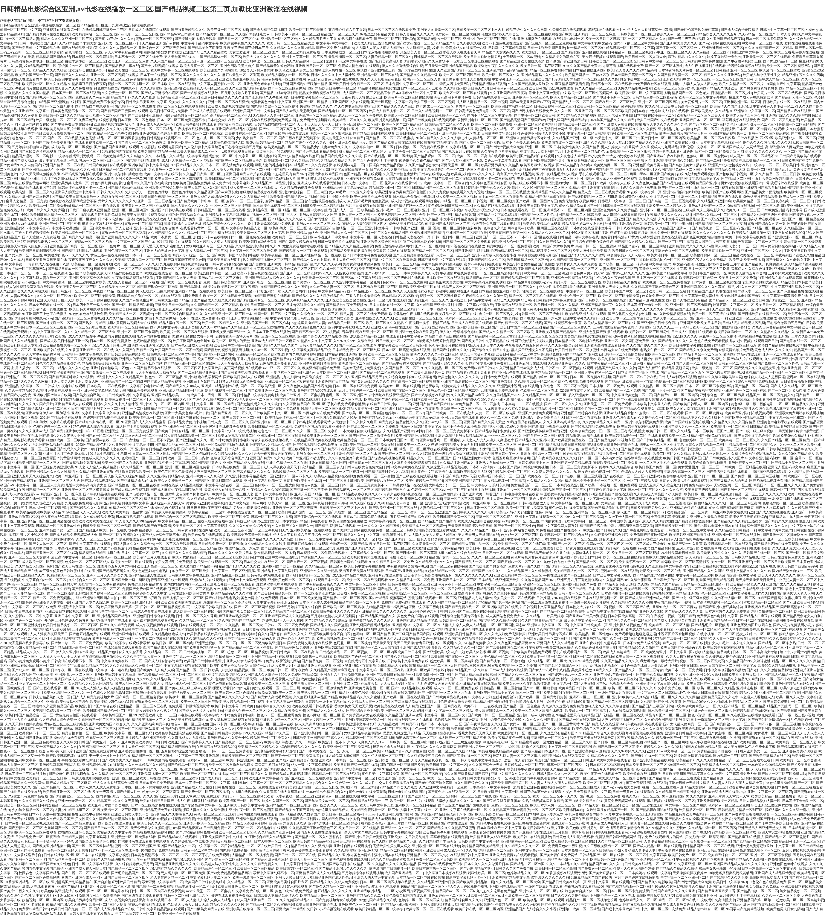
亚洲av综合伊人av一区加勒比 (48, 413)
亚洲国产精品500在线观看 (317, 390)
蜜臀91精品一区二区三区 (284, 201)
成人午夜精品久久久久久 (305, 300)
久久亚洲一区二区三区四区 (169, 169)
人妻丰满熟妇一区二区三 (618, 269)
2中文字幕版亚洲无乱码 (498, 269)
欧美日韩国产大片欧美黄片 (553, 246)
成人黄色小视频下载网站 (542, 309)
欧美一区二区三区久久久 (501, 75)
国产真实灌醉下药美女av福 (184, 260)
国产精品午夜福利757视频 (402, 363)
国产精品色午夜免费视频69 (347, 305)
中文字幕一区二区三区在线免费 (253, 251)
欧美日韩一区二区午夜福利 (237, 287)
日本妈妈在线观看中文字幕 (591, 228)
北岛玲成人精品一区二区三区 (777, 79)
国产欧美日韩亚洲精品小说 (148, 115)
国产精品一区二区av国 (752, 386)
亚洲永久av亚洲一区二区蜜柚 (74, 219)
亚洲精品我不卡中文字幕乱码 (27, 228)
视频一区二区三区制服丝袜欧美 (457, 228)
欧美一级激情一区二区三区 (56, 120)
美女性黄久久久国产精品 (580, 147)
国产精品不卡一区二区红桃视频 (316, 332)
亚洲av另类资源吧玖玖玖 (99, 390)
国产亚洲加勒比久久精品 (509, 381)
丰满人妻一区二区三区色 (756, 291)
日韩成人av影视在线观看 (677, 377)
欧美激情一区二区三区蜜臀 (780, 70)
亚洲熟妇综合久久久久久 (374, 318)
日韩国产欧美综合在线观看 (106, 165)
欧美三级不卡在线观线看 (377, 269)
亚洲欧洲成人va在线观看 (19, 223)
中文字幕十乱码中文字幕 (200, 43)
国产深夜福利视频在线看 (386, 458)
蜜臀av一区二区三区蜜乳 (154, 39)
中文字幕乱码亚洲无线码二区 (78, 156)
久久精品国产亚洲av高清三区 (786, 359)
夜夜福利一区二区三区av (794, 201)
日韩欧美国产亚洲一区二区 (410, 228)
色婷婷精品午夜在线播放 (757, 336)
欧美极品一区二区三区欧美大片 (701, 115)
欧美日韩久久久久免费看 (45, 210)
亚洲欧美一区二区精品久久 (666, 205)
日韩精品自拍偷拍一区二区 (274, 124)
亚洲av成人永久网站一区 (155, 124)
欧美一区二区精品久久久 (221, 323)
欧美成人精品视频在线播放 (334, 476)
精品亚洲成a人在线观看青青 (21, 79)
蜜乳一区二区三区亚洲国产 (346, 395)
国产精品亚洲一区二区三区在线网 (190, 363)
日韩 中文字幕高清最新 (427, 169)
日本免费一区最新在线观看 (670, 232)
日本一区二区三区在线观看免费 (392, 30)
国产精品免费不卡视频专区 (103, 102)
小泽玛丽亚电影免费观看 (768, 471)
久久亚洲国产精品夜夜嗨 (725, 39)
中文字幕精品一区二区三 (465, 147)
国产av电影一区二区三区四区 (136, 34)
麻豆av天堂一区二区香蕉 (241, 75)
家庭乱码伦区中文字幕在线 (346, 61)
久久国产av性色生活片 (400, 174)
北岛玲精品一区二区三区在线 (294, 471)
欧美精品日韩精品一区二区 (552, 372)
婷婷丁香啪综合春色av (724, 57)
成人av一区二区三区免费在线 (360, 115)
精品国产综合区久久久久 (678, 336)
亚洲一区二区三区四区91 (131, 210)
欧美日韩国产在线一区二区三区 (402, 390)
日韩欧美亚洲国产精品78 (173, 300)
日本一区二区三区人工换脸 (421, 88)
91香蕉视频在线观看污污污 (583, 453)
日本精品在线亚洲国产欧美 (593, 70)
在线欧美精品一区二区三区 (759, 160)
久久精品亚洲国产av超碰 (160, 43)
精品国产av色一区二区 (483, 278)
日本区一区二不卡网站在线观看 (760, 129)
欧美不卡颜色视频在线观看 (502, 43)
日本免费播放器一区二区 (340, 52)
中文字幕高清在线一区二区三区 (229, 485)
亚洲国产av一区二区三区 (619, 260)
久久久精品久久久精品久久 (774, 332)
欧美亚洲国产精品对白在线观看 (530, 156)
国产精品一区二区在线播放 (135, 106)
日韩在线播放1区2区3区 (755, 138)
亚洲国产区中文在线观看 (350, 102)
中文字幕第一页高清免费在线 (785, 296)
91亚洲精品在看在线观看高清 (780, 278)
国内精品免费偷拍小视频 (187, 422)
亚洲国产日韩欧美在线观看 (171, 210)
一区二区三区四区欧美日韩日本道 (620, 111)
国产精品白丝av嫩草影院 (278, 93)
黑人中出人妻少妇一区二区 (735, 246)
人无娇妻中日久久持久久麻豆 (507, 408)
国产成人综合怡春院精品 (739, 30)
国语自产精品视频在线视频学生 (588, 336)
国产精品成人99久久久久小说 (445, 363)
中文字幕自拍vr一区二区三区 (371, 147)
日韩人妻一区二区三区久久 (228, 422)
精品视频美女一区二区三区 (550, 251)
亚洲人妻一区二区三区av (357, 214)
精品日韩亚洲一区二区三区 (389, 187)
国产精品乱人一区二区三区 (573, 102)
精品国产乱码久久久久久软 (342, 156)
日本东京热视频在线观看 (380, 52)
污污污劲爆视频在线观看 (746, 66)
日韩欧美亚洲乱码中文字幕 (782, 210)
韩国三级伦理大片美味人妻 (532, 341)
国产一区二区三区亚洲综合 (394, 39)
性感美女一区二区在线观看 (543, 291)
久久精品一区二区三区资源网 (661, 386)
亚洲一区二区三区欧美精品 (535, 124)
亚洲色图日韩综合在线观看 (581, 413)
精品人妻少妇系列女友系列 (582, 223)
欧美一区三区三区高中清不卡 (628, 160)
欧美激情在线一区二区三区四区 (565, 142)
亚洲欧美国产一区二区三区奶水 (265, 323)
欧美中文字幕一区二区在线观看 (174, 70)
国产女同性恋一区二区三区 (328, 219)
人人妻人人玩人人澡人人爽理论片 (218, 169)
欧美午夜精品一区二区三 (280, 255)
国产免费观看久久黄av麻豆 (88, 97)
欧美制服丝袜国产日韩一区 (618, 359)
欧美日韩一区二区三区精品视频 (779, 305)
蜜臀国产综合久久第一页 (766, 223)
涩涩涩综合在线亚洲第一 (87, 70)
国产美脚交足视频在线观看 (195, 39)
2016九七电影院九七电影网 (110, 453)
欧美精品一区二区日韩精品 (128, 327)
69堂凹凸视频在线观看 (586, 381)
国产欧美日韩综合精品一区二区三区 (356, 84)
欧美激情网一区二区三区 (612, 165)
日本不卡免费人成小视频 (521, 142)
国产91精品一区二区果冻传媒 (108, 133)
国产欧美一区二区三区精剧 (362, 413)
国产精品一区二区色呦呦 (190, 453)
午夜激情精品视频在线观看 (133, 278)
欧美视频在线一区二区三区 (245, 133)
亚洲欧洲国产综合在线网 (52, 395)
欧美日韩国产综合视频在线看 (551, 88)
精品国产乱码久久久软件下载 (72, 449)
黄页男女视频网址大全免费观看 (466, 79)
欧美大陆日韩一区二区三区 (667, 255)
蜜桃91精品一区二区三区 (453, 201)
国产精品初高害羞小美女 (634, 169)
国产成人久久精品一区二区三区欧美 (506, 332)
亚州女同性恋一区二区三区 (246, 219)
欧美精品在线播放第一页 (751, 232)
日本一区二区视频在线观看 (721, 187)
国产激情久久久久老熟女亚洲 (788, 260)
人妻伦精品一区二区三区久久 (390, 57)
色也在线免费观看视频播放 (714, 341)
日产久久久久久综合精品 (389, 169)
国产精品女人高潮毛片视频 (509, 169)
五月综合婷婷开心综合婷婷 (592, 241)
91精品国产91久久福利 (408, 359)
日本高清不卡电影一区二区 (647, 305)
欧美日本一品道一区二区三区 (213, 395)
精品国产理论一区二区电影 (33, 156)
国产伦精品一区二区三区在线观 (518, 323)
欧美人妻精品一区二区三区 (570, 97)
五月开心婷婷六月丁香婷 (347, 30)
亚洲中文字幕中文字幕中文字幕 (95, 413)
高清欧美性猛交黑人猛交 (472, 471)
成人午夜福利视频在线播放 (729, 399)
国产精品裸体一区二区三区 (220, 57)
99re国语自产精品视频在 (18, 480)
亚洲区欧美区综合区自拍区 (381, 241)
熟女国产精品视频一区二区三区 (43, 97)
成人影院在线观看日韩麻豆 (624, 214)
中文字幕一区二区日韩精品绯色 (591, 133)
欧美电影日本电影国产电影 (741, 296)
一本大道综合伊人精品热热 (360, 431)
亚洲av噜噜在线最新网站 (203, 377)
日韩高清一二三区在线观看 (623, 205)
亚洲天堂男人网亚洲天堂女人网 (74, 381)
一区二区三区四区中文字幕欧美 (197, 368)
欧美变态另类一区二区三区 (76, 287)
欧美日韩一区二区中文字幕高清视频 (642, 93)
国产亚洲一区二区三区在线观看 (744, 489)
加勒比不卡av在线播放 (210, 237)
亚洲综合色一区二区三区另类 (722, 395)
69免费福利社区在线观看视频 (655, 84)
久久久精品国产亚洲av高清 (160, 88)
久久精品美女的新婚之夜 (561, 57)
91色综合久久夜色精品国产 (419, 160)
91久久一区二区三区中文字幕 (315, 431)
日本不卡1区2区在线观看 (537, 237)
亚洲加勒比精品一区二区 (607, 354)
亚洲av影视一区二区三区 (362, 124)
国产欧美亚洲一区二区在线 (419, 287)
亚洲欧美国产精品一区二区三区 (36, 462)
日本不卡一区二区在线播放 (657, 278)
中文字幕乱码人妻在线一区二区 (43, 278)
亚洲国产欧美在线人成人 (680, 142)
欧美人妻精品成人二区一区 (198, 151)
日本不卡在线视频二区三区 (160, 75)
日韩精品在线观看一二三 (492, 97)
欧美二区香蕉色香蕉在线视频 (796, 52)
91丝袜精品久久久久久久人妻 (438, 138)
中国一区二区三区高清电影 (231, 205)
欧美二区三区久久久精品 (385, 323)
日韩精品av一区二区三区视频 (630, 52)
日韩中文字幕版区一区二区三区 (315, 97)
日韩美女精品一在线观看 (408, 485)
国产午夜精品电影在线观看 (103, 494)
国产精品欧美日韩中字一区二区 (332, 88)
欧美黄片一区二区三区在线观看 (778, 93)
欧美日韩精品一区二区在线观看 (229, 178)
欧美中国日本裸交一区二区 (498, 476)
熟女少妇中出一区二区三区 (640, 79)
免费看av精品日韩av (479, 368)
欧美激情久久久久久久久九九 (460, 377)
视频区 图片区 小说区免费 (329, 196)
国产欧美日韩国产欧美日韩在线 (235, 255)
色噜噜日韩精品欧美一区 (134, 471)
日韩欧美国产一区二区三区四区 (613, 61)
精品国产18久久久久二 (656, 327)
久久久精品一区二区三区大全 (93, 332)
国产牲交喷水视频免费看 (488, 363)
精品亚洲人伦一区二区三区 (79, 151)
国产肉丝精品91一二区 (780, 61)
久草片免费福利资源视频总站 (551, 219)
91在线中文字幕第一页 (644, 192)
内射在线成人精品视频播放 (182, 485)
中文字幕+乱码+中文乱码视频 (671, 264)
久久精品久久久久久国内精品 (292, 48)
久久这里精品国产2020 (503, 395)
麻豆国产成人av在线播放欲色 (751, 97)
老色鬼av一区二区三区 (29, 138)
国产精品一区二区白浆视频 (53, 106)
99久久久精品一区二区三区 (595, 88)
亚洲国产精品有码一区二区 (405, 205)
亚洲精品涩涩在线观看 (489, 84)
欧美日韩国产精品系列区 (682, 458)
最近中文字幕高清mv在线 (58, 160)
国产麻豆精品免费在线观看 (797, 291)
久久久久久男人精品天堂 (34, 336)
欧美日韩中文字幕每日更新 (234, 345)
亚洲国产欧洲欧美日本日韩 (700, 323)
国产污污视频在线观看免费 (719, 43)
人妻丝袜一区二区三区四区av (292, 372)
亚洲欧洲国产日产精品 (427, 232)
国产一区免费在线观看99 (335, 48)
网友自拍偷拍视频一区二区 (598, 471)
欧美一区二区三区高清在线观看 (481, 156)
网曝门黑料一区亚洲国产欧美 (652, 174)
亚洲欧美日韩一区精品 (172, 305)
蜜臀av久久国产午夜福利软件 (149, 183)
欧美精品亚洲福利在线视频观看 (748, 413)
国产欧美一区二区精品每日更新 (238, 160)
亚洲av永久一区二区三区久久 (318, 223)
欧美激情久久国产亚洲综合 (730, 106)
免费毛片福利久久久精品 (419, 219)
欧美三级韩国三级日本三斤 (248, 48)
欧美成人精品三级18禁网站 (374, 43)
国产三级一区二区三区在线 (275, 336)
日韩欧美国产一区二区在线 (801, 476)
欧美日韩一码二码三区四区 (541, 66)
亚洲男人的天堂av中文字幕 (75, 192)
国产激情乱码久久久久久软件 (259, 404)
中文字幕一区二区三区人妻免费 (40, 485)
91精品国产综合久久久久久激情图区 (494, 187)
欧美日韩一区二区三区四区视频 (708, 494)
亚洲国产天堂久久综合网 (796, 336)
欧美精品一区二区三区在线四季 (711, 138)
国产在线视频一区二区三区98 (625, 476)
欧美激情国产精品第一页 (156, 151)
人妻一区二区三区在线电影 (495, 413)
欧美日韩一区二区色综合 (698, 278)
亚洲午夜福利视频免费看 (365, 178)
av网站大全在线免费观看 (620, 350)
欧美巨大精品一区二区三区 (753, 201)
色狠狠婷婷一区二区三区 (52, 426)
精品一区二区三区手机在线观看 (96, 205)
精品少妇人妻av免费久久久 (327, 147)
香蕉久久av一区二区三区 (675, 34)
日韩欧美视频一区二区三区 (554, 106)
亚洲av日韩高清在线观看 (460, 417)
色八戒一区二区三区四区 (215, 138)
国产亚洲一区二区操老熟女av (302, 273)
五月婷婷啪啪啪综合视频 (31, 147)
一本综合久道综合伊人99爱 (336, 417)
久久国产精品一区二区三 (401, 368)
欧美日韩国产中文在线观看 (657, 120)
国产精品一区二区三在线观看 (382, 372)
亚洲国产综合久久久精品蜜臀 (205, 52)
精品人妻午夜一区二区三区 (179, 323)
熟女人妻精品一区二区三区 (107, 79)
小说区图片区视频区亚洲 (589, 232)
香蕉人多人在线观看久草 (462, 52)
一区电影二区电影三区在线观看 (474, 61)
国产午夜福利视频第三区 (743, 61)
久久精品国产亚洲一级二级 (572, 138)
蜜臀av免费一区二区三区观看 (124, 232)
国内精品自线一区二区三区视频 (275, 106)
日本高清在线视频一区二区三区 (277, 205)
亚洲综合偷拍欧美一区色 (109, 368)
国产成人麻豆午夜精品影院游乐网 (664, 368)
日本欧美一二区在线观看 (176, 84)
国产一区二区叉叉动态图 (780, 120)
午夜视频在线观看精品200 (194, 129)
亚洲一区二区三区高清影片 (464, 499)
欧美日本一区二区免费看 (737, 278)
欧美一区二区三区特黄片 (308, 30)
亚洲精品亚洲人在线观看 (73, 404)
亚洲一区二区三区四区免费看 (188, 467)
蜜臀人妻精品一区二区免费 (26, 201)
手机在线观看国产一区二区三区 (603, 174)
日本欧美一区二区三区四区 (337, 372)
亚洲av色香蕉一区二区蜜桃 (440, 440)
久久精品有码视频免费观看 (300, 187)
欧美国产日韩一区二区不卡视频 (179, 350)
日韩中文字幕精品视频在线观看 (374, 219)
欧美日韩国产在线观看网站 (722, 192)
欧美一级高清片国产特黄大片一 (683, 133)
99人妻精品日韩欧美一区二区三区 (190, 435)
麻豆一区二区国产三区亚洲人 (219, 61)
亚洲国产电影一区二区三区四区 (267, 282)
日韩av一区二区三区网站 (737, 363)
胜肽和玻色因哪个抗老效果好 (188, 494)
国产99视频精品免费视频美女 (593, 426)
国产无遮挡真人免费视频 (41, 237)
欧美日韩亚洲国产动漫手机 (306, 458)
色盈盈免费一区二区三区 (661, 296)
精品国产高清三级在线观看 (445, 336)
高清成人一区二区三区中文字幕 (663, 269)
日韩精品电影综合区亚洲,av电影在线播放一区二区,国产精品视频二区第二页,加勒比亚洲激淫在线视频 (154, 9)
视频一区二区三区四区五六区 (101, 160)
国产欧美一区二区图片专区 (536, 201)
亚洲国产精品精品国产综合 (433, 404)
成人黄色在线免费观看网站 (267, 309)
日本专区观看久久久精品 (305, 305)
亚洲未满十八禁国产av (200, 381)
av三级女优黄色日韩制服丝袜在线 (333, 79)
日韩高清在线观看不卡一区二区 (171, 138)
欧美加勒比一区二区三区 (540, 52)
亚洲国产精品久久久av (375, 417)
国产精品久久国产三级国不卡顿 (764, 214)
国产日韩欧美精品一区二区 (657, 440)
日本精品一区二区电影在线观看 (123, 169)
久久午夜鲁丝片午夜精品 (500, 151)
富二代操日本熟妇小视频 (422, 241)
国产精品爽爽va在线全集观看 (48, 34)
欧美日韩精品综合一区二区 (625, 435)
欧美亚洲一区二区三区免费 (128, 61)
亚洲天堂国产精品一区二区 (315, 494)
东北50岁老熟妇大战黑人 (760, 282)
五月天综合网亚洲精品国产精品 (449, 66)
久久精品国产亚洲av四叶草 (403, 431)
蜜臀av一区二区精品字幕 (143, 223)
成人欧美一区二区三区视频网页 (254, 187)
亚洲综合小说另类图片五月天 (541, 417)
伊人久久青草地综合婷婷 (458, 332)
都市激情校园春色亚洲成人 (628, 196)
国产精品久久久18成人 (72, 75)
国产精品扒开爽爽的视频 (764, 264)
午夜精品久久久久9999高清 (267, 489)
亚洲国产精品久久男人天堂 (725, 169)
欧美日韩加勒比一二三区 (720, 251)
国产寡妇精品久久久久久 (252, 471)
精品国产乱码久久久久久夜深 (133, 97)
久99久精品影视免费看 (635, 88)
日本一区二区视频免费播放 (767, 39)
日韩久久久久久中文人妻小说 (333, 75)
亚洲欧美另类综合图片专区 (60, 129)
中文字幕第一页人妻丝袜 (114, 228)
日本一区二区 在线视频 (50, 273)
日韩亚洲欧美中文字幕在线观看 (442, 260)
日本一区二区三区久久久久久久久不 (635, 309)
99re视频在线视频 (740, 205)
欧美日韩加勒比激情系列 (482, 57)
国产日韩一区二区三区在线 (238, 39)
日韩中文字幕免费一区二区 (596, 219)
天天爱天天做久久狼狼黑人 (163, 246)
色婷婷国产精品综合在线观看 (105, 417)
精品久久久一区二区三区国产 (429, 458)
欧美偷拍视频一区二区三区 (710, 255)
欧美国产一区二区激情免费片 (371, 435)
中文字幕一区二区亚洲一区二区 (674, 196)
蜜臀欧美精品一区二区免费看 (615, 462)
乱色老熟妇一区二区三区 (84, 52)
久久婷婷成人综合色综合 (206, 499)
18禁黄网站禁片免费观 (736, 350)
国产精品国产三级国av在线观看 (124, 111)
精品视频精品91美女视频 (101, 363)
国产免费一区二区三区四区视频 (755, 476)
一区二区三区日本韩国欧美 (344, 480)
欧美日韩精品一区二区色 (447, 115)
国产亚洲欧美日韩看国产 (481, 494)
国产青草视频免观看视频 (81, 462)
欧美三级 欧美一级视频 (746, 260)
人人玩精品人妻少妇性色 (425, 48)
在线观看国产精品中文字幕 (437, 142)
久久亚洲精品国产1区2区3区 (304, 404)
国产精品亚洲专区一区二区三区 (261, 300)
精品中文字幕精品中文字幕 (699, 178)
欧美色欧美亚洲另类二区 (294, 70)
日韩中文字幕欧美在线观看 (404, 467)
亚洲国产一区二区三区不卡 (59, 223)
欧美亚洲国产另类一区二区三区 (24, 449)
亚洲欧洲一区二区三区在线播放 (753, 318)
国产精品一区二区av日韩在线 (635, 377)
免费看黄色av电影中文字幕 (271, 102)
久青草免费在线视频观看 (568, 30)
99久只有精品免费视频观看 (758, 381)
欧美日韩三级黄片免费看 (169, 111)
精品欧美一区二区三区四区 (353, 309)
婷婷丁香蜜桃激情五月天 (551, 169)
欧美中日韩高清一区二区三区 (686, 106)
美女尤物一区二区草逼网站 (106, 115)
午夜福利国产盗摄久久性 (794, 255)
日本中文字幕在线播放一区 (720, 142)
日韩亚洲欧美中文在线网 (302, 480)
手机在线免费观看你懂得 (346, 404)
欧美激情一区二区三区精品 (359, 363)
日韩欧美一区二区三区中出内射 (481, 30)
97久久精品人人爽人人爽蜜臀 (215, 241)
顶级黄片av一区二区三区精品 (80, 66)
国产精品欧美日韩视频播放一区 (76, 196)
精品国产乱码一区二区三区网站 (642, 246)
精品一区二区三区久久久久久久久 (760, 494)
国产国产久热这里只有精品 (686, 300)
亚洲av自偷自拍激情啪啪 (682, 192)
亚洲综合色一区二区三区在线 (744, 390)
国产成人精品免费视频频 (268, 30)
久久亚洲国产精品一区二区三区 (461, 70)
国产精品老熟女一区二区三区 (439, 39)
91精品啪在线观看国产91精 (36, 187)
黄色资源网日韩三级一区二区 (450, 205)
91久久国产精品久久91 (553, 241)
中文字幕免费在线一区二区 (29, 499)
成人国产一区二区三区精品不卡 (366, 93)
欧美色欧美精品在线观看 (542, 223)
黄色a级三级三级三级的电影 (752, 404)
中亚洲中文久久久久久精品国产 (119, 377)
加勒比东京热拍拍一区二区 (335, 70)
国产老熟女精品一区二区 (145, 494)
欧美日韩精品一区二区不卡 (527, 260)
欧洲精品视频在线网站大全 (114, 124)
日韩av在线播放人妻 (434, 174)
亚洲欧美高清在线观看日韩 (604, 345)
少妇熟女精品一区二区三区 (256, 138)
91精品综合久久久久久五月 (716, 34)
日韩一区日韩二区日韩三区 (453, 237)
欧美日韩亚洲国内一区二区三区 (79, 476)
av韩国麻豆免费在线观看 (138, 390)
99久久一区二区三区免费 (234, 408)
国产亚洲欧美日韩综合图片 (544, 160)
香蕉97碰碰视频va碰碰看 (797, 318)
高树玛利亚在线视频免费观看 (224, 426)
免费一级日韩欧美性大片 (222, 282)
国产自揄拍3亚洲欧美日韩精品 (272, 264)
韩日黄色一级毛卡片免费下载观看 (450, 453)
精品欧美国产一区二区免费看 (508, 246)
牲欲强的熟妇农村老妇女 (162, 52)
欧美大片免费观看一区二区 (64, 133)
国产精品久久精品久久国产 (277, 345)
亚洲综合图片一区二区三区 (756, 124)
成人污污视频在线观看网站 (411, 201)
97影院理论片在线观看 (781, 183)
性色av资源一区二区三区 (319, 485)
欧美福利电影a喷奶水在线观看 (320, 178)
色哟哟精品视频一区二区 (509, 251)
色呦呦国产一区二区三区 (140, 458)
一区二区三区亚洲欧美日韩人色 (555, 449)
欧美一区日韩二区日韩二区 (606, 39)
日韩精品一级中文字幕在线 (578, 237)
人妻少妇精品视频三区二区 (36, 66)
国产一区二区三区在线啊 (357, 345)
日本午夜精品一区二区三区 (607, 363)
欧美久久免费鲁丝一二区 (173, 480)
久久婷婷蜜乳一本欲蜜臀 (805, 129)
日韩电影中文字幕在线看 (520, 494)
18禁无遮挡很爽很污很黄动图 (797, 431)
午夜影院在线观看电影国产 (161, 147)
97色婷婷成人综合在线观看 (669, 111)
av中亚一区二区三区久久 (672, 52)
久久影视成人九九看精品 (659, 147)
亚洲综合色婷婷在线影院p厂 (416, 332)
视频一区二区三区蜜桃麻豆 (331, 133)
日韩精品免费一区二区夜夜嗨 (654, 97)
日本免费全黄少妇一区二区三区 (597, 480)
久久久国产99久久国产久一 (647, 345)
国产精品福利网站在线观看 (82, 251)
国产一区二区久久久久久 (563, 404)
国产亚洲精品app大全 (38, 169)
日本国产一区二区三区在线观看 (76, 93)
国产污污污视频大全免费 (504, 147)
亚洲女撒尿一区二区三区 (315, 453)
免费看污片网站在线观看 (391, 251)
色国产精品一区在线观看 (362, 174)
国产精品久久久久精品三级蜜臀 (349, 246)
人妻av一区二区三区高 (453, 255)
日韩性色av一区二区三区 (508, 88)
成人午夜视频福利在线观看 (705, 66)
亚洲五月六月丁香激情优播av (52, 178)
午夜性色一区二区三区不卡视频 (564, 386)
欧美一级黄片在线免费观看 (370, 196)
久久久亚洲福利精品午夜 (562, 422)
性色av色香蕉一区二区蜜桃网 (283, 79)
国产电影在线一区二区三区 (196, 79)
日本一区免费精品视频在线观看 (225, 444)
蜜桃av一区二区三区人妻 (422, 79)
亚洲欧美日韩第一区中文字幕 (449, 359)
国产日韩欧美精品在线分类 (124, 354)
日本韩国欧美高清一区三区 (631, 75)
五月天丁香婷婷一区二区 (357, 390)
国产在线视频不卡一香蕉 (563, 323)
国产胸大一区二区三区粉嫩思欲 (142, 142)
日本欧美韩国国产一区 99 (398, 440)
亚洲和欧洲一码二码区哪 (742, 102)
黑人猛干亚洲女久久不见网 (532, 350)
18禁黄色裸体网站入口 (227, 142)
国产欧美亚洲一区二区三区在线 (272, 390)
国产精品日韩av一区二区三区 (70, 269)
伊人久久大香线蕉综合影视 (402, 66)
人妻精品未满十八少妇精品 (405, 178)
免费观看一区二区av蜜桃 (521, 57)
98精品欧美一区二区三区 (576, 124)
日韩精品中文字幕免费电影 (556, 300)
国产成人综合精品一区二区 (364, 336)
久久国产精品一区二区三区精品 (215, 305)
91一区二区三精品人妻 (22, 39)
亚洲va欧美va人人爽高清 (205, 476)
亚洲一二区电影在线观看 (387, 300)
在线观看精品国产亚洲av (700, 183)
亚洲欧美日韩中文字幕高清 (149, 165)
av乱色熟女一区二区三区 (189, 115)
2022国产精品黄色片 (91, 444)
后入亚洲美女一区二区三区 (588, 395)
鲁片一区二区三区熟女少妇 (499, 314)
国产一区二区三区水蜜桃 (664, 66)
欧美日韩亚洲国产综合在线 (617, 444)
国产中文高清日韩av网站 (549, 129)
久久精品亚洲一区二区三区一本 (228, 314)
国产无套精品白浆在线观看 (414, 255)
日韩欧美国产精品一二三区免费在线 (367, 444)
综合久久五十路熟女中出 (111, 345)
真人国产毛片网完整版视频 (368, 201)
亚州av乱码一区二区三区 (443, 422)
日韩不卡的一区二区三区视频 (596, 408)
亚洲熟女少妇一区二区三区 (570, 183)
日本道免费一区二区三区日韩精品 (414, 151)
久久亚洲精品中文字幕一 (30, 111)
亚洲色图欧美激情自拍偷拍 (703, 237)
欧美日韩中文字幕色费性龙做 (756, 435)
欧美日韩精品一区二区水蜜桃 (577, 350)
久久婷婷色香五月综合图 (488, 183)
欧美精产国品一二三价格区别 (587, 75)
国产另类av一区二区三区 (312, 282)
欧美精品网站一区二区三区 (92, 34)
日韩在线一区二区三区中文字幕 (171, 354)
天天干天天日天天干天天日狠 (319, 124)
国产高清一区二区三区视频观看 (672, 201)
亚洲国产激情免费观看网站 (52, 142)
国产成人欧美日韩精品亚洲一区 (64, 341)
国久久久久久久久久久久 (202, 75)
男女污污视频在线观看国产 (602, 57)
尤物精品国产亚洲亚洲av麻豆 (687, 309)
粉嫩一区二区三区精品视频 (20, 372)
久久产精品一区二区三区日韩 (778, 174)
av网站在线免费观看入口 (279, 363)
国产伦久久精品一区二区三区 (715, 214)
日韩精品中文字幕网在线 (703, 61)
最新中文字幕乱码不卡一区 (102, 223)
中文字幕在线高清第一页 (349, 169)
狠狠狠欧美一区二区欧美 (65, 440)
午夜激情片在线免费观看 (34, 88)
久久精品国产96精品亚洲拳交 (273, 183)
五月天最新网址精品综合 (774, 178)
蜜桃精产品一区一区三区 (765, 372)
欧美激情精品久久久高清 (121, 156)
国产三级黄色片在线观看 (38, 151)
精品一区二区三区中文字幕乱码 (307, 210)
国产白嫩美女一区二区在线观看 (110, 372)
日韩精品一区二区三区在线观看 (438, 57)
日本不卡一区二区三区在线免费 (139, 57)
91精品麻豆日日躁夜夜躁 (87, 84)
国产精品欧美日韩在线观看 (373, 133)
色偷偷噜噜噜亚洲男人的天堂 (152, 79)
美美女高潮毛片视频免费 (453, 97)
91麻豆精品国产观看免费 (570, 84)
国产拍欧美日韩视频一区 (735, 174)
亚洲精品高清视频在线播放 (142, 413)
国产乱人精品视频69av (98, 480)
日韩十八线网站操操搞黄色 (633, 228)
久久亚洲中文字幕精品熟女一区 (249, 476)
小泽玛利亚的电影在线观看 (82, 174)
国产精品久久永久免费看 (698, 350)
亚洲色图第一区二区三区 (123, 251)
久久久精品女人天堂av (608, 142)
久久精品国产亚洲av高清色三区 (655, 287)
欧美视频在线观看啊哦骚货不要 (73, 201)
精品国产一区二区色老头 (690, 93)
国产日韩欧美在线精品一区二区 (762, 314)
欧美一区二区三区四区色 (549, 381)
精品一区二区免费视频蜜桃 (550, 70)
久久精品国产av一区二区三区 (544, 395)
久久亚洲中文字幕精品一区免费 (356, 282)
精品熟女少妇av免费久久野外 (504, 426)
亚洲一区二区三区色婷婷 (370, 129)
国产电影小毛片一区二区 (612, 97)
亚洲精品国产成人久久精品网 (553, 192)
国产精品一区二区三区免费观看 (467, 241)
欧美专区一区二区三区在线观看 (463, 93)
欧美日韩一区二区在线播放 (202, 133)
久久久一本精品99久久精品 (162, 156)
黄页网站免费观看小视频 (423, 499)
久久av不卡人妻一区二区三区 (332, 287)
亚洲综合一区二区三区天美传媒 (162, 48)
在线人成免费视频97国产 (210, 318)
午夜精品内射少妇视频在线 (442, 264)
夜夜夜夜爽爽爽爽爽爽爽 (98, 359)
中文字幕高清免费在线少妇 (485, 282)
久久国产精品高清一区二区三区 (574, 260)
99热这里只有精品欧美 (760, 196)
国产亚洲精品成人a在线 (135, 480)
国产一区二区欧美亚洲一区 (261, 386)
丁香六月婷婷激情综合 (32, 232)
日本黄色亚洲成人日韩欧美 (191, 345)
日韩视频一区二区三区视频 (493, 201)
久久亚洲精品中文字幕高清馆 (130, 444)
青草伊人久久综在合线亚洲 (751, 269)
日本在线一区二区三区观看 (580, 476)
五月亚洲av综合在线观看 (527, 363)
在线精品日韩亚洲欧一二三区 (104, 30)
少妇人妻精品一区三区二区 (483, 138)
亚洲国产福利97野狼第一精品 (305, 84)
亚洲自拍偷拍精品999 (788, 232)
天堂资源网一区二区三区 (347, 57)
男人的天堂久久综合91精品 (343, 138)
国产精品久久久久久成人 (287, 219)
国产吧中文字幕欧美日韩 (274, 494)
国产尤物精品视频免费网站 (769, 480)
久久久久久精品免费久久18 (306, 327)
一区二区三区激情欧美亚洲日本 (780, 205)
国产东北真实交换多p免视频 (629, 314)
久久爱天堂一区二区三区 (120, 93)
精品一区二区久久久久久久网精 (24, 381)
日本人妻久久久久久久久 (190, 205)
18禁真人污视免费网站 (256, 70)
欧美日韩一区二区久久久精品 (44, 84)
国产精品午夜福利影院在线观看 (218, 480)
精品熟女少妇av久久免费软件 (426, 61)
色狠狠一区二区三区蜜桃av (707, 156)
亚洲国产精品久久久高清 (638, 219)
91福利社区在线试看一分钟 (193, 336)
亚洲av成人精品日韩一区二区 (652, 363)
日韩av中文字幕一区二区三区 (782, 30)
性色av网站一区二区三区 (579, 269)
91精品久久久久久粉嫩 (49, 70)
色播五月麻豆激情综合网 (511, 458)
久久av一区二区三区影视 (269, 350)
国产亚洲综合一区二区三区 (271, 422)
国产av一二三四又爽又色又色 (281, 129)
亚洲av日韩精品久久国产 (318, 214)
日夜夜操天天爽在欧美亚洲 (362, 97)
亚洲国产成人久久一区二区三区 (344, 232)
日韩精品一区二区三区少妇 (731, 93)
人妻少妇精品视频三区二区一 (663, 359)
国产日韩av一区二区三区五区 (682, 372)
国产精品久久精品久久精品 (635, 241)
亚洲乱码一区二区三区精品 (316, 115)
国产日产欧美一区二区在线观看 (452, 178)
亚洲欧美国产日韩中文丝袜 (253, 111)
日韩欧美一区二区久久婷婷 (417, 444)
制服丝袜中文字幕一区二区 (752, 52)
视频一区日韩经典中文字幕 (421, 426)
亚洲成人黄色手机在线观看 (392, 327)
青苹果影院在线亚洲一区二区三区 (368, 332)
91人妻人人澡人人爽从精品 (96, 467)
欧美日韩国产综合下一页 (34, 75)
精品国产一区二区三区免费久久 (567, 327)
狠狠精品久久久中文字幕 (31, 219)
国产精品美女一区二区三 (215, 34)
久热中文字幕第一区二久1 (49, 332)
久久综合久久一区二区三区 (317, 314)
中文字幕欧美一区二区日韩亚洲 (402, 345)
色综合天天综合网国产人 (229, 458)
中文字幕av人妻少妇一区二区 (775, 106)
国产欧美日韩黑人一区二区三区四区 (701, 404)
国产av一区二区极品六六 (104, 435)
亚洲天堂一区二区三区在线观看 (766, 57)
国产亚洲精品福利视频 (472, 251)
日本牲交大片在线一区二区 (228, 120)
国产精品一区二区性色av (538, 214)
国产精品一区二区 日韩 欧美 (580, 214)
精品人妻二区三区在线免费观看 (602, 192)
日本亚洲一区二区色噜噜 (137, 120)
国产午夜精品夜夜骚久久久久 (554, 458)
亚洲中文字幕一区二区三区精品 (210, 404)
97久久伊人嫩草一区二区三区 (250, 399)
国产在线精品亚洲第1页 (79, 48)
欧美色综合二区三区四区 (299, 269)
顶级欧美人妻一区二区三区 (420, 52)
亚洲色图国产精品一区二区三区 (74, 246)
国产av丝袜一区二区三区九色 (711, 124)
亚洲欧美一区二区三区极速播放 (289, 381)
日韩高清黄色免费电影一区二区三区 (35, 61)
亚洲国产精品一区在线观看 (196, 291)
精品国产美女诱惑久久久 (501, 52)
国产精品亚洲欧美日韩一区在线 (629, 381)
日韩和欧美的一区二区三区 (715, 381)
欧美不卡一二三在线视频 (496, 178)
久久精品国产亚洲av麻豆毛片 (211, 269)
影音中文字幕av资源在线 (548, 93)
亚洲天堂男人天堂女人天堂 (608, 287)
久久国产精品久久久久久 (166, 232)
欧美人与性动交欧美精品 (591, 251)
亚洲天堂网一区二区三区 (460, 165)
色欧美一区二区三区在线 (539, 390)
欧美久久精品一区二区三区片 (741, 84)
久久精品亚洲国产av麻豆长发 (216, 192)
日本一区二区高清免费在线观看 (229, 165)
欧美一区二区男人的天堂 (231, 341)
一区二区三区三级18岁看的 (42, 52)
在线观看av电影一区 (568, 39)
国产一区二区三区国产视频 (265, 169)
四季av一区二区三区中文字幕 (661, 444)
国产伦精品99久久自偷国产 (20, 165)
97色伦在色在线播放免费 (88, 314)
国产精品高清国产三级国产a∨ (522, 120)
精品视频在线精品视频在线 (378, 88)
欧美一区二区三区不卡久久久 (136, 264)
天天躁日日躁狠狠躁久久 (168, 399)
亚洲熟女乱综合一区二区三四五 (303, 192)
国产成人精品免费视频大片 (275, 178)
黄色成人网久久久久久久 (773, 350)
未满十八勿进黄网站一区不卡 (167, 318)
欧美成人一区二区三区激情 (405, 115)
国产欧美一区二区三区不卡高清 (623, 264)
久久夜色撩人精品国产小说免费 (581, 156)
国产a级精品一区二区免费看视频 (79, 318)
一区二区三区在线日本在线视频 (471, 489)
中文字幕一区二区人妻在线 (255, 156)
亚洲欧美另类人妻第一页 (70, 183)
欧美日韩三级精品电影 (578, 444)
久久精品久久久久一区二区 (548, 232)
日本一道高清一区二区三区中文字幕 (454, 309)
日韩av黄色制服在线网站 (776, 246)
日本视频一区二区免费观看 (92, 57)
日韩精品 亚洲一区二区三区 (737, 70)
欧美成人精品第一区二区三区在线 (610, 323)
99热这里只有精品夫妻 (377, 34)
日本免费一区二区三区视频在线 (716, 282)
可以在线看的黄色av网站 (30, 183)
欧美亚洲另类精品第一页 (387, 120)
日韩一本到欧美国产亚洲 (38, 43)
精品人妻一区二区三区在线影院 (577, 282)
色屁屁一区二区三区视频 (797, 124)
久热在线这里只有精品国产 (593, 169)
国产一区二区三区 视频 (675, 241)
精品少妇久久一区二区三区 (748, 287)
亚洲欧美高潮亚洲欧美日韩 (239, 79)
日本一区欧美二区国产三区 (713, 431)
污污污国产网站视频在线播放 (52, 444)
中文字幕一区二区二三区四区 (546, 273)
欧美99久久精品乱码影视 (799, 435)
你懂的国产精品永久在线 (185, 214)
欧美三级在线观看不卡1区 (528, 183)
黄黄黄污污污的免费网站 (275, 151)
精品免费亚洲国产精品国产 (566, 354)
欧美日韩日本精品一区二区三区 (54, 214)
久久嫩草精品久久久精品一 (603, 422)
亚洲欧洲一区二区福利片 (706, 359)
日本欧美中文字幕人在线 (612, 183)
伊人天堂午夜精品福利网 (123, 52)
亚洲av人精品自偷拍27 (620, 413)
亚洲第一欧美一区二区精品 (188, 142)
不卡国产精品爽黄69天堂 (457, 476)
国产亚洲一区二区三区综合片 (678, 48)
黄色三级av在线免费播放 (109, 255)
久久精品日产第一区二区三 (203, 174)
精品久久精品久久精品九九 (330, 160)
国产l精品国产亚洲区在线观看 (583, 52)
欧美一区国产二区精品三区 (402, 124)
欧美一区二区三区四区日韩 (459, 75)
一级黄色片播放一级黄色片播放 (168, 192)
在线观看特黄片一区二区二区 (202, 228)
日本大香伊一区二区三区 (351, 260)
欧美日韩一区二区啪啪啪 (658, 178)
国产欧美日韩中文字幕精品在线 (36, 48)
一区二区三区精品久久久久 (795, 404)
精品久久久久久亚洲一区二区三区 (67, 39)
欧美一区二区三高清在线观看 (714, 314)
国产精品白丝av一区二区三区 (369, 291)
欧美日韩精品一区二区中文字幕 (520, 354)
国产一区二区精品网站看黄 (132, 305)
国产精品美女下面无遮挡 (207, 48)
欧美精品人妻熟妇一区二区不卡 (285, 75)
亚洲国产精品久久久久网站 (76, 169)
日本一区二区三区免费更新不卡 (181, 120)
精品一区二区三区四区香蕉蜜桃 (121, 138)
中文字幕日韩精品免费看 (459, 219)
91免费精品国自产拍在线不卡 (116, 88)
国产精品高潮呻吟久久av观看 (71, 377)
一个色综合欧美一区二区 (694, 327)
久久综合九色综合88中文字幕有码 (410, 377)
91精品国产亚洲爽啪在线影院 (59, 102)
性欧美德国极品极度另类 (192, 183)
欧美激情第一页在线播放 (48, 309)
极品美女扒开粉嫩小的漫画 (310, 309)
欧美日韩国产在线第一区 (507, 232)
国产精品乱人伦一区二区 (794, 97)
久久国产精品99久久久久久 (672, 341)
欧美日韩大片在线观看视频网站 (93, 309)
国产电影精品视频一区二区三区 (53, 359)
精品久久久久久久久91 (478, 386)
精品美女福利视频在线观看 (320, 93)
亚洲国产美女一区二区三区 (749, 462)
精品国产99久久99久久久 (475, 399)
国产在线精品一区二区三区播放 (388, 156)
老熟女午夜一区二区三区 (120, 196)
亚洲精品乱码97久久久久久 (542, 75)
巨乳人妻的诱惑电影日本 (274, 165)
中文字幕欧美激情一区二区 (72, 228)
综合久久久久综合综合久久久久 (767, 142)
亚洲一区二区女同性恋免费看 (627, 341)
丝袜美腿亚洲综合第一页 (624, 223)
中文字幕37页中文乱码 (595, 43)
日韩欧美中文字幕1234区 (500, 133)
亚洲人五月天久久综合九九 (32, 476)
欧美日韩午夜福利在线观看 (196, 124)
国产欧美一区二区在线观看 (181, 282)
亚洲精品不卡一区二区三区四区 (567, 210)
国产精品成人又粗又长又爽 (214, 300)
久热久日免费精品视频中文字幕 (776, 327)
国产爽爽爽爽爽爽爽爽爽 (759, 88)
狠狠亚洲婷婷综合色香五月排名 (157, 133)
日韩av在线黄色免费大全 (363, 467)
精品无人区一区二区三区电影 (327, 129)
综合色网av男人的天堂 (587, 273)
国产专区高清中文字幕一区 (391, 102)
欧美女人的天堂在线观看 (685, 408)
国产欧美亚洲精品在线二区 (746, 417)
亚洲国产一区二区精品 (311, 102)
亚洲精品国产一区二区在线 (121, 381)
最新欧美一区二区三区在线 (461, 408)
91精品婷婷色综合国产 (125, 273)
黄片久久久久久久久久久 (763, 151)
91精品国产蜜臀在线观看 (272, 296)
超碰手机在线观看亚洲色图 (673, 151)
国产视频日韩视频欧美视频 (527, 467)
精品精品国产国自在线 (53, 57)
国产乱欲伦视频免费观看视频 (226, 350)
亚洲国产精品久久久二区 (486, 260)
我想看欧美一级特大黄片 (234, 336)
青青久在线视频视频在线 (304, 354)
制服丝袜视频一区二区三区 (225, 390)
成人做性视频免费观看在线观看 (30, 287)
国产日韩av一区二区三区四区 (663, 138)
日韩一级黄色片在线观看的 (338, 241)
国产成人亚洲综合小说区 (160, 93)
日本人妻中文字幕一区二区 (362, 183)
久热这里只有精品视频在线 (447, 467)
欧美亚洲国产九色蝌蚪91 (219, 70)
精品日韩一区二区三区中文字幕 (630, 48)
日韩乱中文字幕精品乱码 (507, 48)
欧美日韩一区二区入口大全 (645, 57)
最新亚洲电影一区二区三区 (477, 120)
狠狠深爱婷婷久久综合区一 (501, 34)
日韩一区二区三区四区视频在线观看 (797, 489)
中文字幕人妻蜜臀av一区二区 (219, 84)
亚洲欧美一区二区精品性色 (584, 151)
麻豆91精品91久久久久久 (686, 57)
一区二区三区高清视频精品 (501, 273)
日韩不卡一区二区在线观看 (611, 84)
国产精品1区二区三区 (737, 178)
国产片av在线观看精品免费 (316, 151)
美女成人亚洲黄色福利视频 (616, 178)
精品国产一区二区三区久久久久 (777, 485)
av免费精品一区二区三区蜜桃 (628, 151)
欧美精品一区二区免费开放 (49, 205)
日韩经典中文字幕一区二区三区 (622, 201)
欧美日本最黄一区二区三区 (171, 237)
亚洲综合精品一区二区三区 (589, 129)
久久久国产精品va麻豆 (468, 395)
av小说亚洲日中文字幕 (331, 237)
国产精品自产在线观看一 (94, 106)
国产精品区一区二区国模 (215, 354)
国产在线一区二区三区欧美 (616, 102)
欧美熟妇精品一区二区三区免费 (401, 214)
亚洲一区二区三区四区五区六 (540, 336)
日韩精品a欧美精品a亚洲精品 (772, 426)
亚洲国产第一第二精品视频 (571, 462)
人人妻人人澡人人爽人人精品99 (380, 48)
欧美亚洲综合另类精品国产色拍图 (401, 192)
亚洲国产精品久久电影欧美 (717, 88)
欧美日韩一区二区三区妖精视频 (178, 178)
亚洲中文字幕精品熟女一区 (581, 431)
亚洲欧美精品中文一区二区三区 (687, 79)
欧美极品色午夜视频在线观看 (411, 314)
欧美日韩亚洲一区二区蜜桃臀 (302, 395)
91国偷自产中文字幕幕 (783, 84)
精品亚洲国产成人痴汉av (19, 160)
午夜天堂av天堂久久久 (482, 210)
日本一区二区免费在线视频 (249, 237)
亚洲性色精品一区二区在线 (459, 133)
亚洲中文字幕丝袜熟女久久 (348, 327)
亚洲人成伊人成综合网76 (209, 196)
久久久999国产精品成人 (796, 453)
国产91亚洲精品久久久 (188, 30)
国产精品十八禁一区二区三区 (699, 354)
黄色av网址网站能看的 (108, 183)
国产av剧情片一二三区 (382, 273)
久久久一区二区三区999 (55, 296)
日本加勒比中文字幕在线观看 (51, 422)
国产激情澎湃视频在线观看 (549, 426)
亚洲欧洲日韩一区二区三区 (722, 48)
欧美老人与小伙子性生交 (762, 75)
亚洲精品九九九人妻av (675, 129)
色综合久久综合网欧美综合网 (720, 377)
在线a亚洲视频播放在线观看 (530, 39)
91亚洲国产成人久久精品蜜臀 (144, 422)
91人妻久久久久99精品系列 (636, 70)
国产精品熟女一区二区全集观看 (303, 251)
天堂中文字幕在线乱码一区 (377, 449)
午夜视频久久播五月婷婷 (524, 345)
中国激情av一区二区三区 (584, 291)
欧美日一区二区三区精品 (401, 264)
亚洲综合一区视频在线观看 (571, 278)
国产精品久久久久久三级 (396, 106)
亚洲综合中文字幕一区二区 (754, 111)
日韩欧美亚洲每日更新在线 (46, 260)
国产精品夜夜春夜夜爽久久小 (359, 494)
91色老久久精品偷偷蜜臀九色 (58, 363)
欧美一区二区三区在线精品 (637, 133)
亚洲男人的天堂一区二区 (436, 30)
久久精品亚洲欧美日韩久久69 (465, 88)
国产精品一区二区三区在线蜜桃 (390, 138)
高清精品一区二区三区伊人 (230, 115)
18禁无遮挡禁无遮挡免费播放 (102, 214)
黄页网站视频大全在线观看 (136, 323)
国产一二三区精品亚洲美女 (198, 372)
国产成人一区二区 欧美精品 (354, 210)
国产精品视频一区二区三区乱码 (716, 228)
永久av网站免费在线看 (154, 336)
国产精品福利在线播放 (142, 160)
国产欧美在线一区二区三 (539, 476)
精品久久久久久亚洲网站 (722, 75)
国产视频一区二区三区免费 (382, 499)
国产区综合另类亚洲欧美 (55, 467)
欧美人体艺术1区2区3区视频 (206, 187)
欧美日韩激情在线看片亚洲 (139, 309)
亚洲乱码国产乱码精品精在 (507, 70)
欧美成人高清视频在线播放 (228, 106)
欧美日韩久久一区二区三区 (632, 251)
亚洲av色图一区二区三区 (578, 296)
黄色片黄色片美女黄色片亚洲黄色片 (556, 499)
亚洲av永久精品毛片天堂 (353, 142)
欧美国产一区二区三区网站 (679, 187)
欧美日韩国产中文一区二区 (626, 291)
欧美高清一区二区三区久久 (32, 192)
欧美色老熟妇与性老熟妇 (500, 318)
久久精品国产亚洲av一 (673, 228)
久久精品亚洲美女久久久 (566, 363)
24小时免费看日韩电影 (232, 440)
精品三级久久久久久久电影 (526, 30)
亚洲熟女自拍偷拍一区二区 (496, 462)
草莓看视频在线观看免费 (625, 66)
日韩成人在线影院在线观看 (149, 30)
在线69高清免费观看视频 (695, 174)
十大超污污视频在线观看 (625, 156)
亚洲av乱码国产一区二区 (707, 205)
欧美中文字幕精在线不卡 (162, 174)
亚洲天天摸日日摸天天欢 (56, 300)
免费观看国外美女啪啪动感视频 (776, 399)
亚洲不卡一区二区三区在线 (660, 210)
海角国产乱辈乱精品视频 (516, 174)
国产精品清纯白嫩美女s (198, 287)
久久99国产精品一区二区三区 (545, 187)
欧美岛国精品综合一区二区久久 (75, 232)
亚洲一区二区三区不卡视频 (442, 210)
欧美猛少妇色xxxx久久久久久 (473, 174)
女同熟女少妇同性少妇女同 (469, 449)
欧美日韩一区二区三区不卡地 (240, 291)
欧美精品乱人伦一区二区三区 (205, 88)
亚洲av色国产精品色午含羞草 (156, 228)
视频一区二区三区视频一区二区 (132, 84)
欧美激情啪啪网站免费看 (258, 241)
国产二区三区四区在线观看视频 (181, 106)
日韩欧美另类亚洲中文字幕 (146, 102)
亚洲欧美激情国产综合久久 (230, 332)
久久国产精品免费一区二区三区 (678, 75)
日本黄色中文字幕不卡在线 (638, 372)
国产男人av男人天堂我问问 (296, 111)
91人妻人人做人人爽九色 (698, 84)
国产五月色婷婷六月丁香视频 (375, 160)
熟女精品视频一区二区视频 (504, 480)
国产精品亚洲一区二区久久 (428, 300)
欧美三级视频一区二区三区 (126, 399)
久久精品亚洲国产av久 (457, 462)
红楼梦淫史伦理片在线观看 (660, 237)
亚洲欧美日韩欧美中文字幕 (537, 205)
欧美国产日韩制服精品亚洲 (39, 251)
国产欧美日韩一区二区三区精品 (149, 129)
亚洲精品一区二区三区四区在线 (260, 354)
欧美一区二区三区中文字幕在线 (702, 97)
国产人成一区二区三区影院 (480, 142)
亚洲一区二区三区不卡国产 (690, 305)
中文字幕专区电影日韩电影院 (292, 318)
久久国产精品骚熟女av (252, 34)
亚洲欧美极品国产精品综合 (556, 332)
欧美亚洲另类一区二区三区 (327, 435)
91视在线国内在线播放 (119, 151)
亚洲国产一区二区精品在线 (802, 219)
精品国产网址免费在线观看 (712, 435)
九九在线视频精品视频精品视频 (184, 264)
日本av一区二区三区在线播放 (501, 196)
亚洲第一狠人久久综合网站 (285, 291)
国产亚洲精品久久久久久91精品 (125, 237)
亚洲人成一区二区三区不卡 (119, 43)
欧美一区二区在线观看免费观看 (227, 296)
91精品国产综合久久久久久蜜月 (284, 287)
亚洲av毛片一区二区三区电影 (398, 210)
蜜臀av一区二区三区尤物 (93, 241)
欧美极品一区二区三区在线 (456, 314)
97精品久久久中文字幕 (314, 341)
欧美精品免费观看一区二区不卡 (67, 345)
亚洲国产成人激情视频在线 (729, 165)
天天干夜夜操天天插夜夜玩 (237, 363)
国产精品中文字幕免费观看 (497, 214)
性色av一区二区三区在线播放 (507, 192)
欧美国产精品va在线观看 (742, 354)
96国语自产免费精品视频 (384, 165)
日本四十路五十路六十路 (91, 305)
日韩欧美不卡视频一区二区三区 (295, 34)
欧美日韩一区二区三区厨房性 (647, 332)
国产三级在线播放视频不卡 (299, 138)
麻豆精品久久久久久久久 (600, 449)
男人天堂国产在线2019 (181, 57)
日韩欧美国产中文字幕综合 (802, 160)
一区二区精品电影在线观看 (193, 408)
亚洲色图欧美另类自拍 (237, 66)
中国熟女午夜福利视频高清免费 (564, 494)
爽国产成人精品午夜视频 (163, 381)
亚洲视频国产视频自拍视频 (764, 187)
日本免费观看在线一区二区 (521, 210)
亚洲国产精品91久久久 (267, 458)
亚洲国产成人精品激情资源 (538, 269)
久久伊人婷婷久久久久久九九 (554, 471)
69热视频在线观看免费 (355, 39)
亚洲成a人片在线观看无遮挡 (318, 183)
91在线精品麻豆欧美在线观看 (81, 399)
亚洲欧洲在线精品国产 (325, 174)
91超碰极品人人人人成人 (626, 255)
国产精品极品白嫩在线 (122, 66)
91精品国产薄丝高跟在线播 (546, 196)
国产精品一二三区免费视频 (716, 160)
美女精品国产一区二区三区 (531, 485)
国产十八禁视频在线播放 (160, 66)
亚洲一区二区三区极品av (156, 201)
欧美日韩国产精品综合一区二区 (776, 300)
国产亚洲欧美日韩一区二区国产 (474, 327)
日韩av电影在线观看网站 (312, 422)
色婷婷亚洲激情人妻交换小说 (543, 133)
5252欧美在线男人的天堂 (578, 390)
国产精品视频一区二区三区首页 (525, 278)
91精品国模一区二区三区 (511, 471)
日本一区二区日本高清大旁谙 (600, 458)
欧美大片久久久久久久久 (262, 57)
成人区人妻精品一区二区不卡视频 (482, 102)
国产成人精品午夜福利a (574, 165)
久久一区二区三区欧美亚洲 (800, 444)
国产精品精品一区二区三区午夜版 (720, 223)
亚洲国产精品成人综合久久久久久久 (272, 278)
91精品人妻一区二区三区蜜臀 (323, 408)
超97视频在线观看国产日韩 (757, 341)
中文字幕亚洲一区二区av (510, 79)
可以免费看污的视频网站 (312, 120)
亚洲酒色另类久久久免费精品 (616, 210)
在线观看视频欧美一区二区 (95, 142)
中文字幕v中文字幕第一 (334, 43)
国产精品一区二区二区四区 (432, 251)
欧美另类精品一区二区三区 (284, 147)
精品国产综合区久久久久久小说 (309, 142)
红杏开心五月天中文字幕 (607, 489)
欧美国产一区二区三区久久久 (400, 453)
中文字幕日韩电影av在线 (145, 386)
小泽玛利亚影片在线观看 (447, 345)
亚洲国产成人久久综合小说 (411, 129)
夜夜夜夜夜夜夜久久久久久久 (90, 260)
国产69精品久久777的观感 (576, 115)
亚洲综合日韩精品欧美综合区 (157, 449)
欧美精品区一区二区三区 (729, 426)
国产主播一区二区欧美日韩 (534, 115)
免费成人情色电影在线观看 (359, 66)
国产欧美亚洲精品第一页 (426, 372)
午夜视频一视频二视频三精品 (427, 323)
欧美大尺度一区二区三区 (199, 66)
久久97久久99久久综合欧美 (353, 341)
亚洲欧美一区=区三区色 (279, 39)
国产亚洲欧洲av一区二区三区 (790, 237)
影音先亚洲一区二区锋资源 (801, 241)
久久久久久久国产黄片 (36, 404)
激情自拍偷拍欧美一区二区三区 (652, 354)
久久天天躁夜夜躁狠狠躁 (344, 273)
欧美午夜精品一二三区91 (424, 480)
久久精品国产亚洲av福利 (435, 305)
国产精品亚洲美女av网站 (472, 458)
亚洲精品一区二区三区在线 (377, 75)
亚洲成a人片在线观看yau (762, 219)
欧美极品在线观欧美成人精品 (158, 219)
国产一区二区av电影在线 (87, 327)
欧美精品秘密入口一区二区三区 (139, 260)
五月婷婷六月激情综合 (785, 273)
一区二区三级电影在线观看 (404, 278)
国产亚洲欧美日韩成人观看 (637, 399)
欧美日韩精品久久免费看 (622, 282)
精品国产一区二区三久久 (340, 34)
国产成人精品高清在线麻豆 (298, 156)
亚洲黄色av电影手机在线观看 (779, 422)
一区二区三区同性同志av (575, 178)
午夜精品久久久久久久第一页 (484, 296)
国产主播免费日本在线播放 (71, 124)
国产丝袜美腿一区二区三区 (56, 323)
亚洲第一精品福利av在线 (220, 386)
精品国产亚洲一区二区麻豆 (61, 494)
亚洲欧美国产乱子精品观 (550, 79)
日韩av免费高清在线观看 (502, 377)
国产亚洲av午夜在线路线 (665, 156)
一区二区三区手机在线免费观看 (663, 462)
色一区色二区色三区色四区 (466, 169)
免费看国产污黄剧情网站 (62, 458)
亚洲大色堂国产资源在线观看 (601, 332)
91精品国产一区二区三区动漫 (734, 345)
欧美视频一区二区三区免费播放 (666, 282)
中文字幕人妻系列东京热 (490, 485)
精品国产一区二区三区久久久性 (594, 79)
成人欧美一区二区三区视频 (71, 147)
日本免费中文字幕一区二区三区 (409, 84)
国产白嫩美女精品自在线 (297, 241)
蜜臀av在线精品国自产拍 (502, 309)
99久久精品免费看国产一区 (580, 205)
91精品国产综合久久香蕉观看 (457, 43)
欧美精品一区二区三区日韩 (292, 237)
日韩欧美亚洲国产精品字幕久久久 (792, 449)
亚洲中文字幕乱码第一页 (263, 480)
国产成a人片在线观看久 (745, 359)
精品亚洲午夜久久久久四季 (802, 75)
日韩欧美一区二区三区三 (497, 444)
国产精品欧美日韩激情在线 (350, 251)
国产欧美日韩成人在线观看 (243, 377)
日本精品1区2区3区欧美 (400, 296)
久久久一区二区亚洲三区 (573, 111)
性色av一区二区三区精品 (164, 377)
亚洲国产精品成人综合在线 (243, 462)
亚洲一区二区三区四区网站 (658, 102)
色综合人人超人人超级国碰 (764, 377)
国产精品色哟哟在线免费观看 (296, 399)
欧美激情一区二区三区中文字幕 (261, 232)
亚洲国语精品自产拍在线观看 (248, 174)
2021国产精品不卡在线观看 (151, 368)
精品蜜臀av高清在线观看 (585, 435)
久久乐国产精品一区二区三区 (172, 61)
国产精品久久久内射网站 (312, 260)
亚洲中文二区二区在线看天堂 (394, 260)
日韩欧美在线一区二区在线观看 (787, 102)
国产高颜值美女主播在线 (687, 165)
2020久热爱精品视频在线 (671, 314)
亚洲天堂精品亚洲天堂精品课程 (459, 435)
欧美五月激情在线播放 (537, 165)
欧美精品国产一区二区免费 (619, 390)
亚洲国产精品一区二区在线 (63, 165)
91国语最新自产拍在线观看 (611, 494)
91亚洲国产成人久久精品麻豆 (584, 309)
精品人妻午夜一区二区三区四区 (371, 408)
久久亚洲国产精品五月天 (731, 309)
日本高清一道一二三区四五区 (247, 449)
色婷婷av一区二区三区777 (404, 413)
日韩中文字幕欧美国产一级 (63, 372)
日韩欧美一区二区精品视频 (323, 205)
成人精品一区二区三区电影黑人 (363, 151)
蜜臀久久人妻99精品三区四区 (365, 223)
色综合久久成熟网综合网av (504, 228)
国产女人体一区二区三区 (24, 255)
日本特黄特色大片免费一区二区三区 (686, 70)
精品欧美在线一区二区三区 (128, 70)
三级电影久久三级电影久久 (703, 210)
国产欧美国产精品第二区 (464, 480)
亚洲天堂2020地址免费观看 (274, 223)
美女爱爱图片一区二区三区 (249, 52)
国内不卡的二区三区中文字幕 (635, 43)
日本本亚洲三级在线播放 (271, 332)
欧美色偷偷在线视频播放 (708, 462)
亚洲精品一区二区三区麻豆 (595, 34)
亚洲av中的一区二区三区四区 (485, 39)
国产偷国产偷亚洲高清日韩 (566, 61)
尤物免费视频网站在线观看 (303, 246)
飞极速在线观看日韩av (237, 151)
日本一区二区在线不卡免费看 (355, 386)
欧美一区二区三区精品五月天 (769, 169)
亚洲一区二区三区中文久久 (761, 251)
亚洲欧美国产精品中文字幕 (667, 273)
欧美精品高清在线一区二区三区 (289, 417)
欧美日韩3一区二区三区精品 (598, 106)
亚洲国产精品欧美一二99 (170, 395)
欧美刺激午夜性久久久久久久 (242, 43)
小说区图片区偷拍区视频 (19, 417)
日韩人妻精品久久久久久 (415, 34)
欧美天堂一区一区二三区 (320, 278)
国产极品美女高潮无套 (385, 61)
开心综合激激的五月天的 (244, 147)
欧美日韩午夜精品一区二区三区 (165, 196)
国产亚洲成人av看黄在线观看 (619, 124)
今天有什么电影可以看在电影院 (496, 223)
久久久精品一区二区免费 (125, 318)
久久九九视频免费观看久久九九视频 (456, 192)
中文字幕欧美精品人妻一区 (246, 228)
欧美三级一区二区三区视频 (227, 30)
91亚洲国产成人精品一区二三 (448, 223)
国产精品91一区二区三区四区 (676, 395)
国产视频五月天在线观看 (460, 151)
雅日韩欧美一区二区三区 (395, 341)
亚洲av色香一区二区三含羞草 (677, 251)
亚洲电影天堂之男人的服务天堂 (24, 246)
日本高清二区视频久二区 (459, 269)
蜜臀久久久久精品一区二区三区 (504, 129)
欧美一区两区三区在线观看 (548, 228)
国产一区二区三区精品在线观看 (451, 214)
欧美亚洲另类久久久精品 (500, 165)
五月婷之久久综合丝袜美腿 (636, 187)
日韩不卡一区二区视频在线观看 (569, 368)
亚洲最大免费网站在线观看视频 (799, 413)
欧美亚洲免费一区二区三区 (801, 368)
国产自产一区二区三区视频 (544, 435)
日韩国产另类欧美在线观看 (800, 156)
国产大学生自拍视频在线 (416, 70)
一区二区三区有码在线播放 (624, 431)
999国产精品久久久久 (316, 106)
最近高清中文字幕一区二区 (758, 241)
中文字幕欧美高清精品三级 (310, 350)
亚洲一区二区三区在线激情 (228, 102)
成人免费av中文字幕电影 (231, 183)
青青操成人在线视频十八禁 (466, 48)
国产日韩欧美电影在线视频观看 (432, 120)
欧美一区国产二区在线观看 (122, 462)
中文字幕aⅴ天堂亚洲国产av (541, 151)
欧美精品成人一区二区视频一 (130, 314)
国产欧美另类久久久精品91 (711, 111)
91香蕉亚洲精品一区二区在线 (91, 350)
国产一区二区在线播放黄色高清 (71, 138)
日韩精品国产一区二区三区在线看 (438, 187)
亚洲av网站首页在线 (34, 124)
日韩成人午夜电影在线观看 (692, 332)
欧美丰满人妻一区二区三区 (667, 318)
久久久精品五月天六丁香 (318, 39)
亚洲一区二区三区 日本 (542, 147)
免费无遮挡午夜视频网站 (577, 201)
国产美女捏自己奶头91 (235, 124)
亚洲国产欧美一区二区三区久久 (512, 287)
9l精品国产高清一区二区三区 (564, 489)
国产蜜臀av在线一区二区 (415, 43)
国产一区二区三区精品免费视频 (296, 52)
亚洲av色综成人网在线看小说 (494, 255)
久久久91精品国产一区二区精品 (769, 48)
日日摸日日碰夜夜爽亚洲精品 (88, 210)
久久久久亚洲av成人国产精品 (41, 431)
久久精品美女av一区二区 (117, 287)
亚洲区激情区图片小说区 (515, 399)
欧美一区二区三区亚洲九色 (674, 88)
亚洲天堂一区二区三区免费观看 (608, 404)
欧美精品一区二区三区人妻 (233, 494)
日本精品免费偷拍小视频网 (413, 196)
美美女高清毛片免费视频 (361, 368)
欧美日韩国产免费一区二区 (655, 467)
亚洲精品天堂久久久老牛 (793, 269)
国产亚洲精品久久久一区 (195, 440)
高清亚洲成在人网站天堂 (784, 147)
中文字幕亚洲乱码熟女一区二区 (209, 156)
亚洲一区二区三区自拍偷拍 (263, 327)
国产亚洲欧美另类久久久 (678, 43)
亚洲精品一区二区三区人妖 (308, 169)
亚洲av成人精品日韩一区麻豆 (273, 341)
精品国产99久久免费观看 (313, 165)
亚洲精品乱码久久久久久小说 (691, 246)
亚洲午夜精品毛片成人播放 (557, 174)
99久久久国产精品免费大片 (583, 66)
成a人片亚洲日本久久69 (486, 345)
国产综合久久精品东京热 (491, 350)
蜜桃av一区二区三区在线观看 (661, 413)
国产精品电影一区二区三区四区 (342, 111)
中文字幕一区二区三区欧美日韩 (776, 165)
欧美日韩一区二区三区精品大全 (290, 43)
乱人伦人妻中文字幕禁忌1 (203, 147)
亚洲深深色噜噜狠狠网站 (668, 476)
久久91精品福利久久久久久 (231, 453)
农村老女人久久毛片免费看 (576, 264)
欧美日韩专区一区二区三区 (243, 417)
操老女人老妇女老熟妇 (615, 115)
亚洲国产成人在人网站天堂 (743, 147)
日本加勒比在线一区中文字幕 (415, 93)
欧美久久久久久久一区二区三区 (434, 354)
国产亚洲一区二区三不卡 (708, 318)
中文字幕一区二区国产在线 (762, 43)
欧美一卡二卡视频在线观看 (96, 300)
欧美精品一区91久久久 (349, 120)
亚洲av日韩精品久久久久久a (222, 97)
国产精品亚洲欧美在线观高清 (522, 61)
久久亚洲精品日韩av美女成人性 (520, 368)
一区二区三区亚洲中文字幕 (368, 228)
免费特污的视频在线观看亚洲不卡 (320, 426)
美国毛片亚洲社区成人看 (151, 345)
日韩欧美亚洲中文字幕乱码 (129, 395)
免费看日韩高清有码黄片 (619, 237)
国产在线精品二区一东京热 (540, 318)
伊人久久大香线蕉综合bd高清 (649, 30)
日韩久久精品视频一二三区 (303, 61)
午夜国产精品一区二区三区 (113, 291)
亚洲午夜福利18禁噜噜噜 (123, 174)
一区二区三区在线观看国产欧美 (548, 34)
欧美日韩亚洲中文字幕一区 (65, 79)
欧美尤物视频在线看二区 (236, 435)
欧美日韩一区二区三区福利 (669, 291)
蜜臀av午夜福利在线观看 (483, 264)
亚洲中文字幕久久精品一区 (583, 318)
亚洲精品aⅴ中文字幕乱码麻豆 (345, 187)
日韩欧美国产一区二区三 (636, 34)
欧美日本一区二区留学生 (625, 318)
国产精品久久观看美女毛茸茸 (642, 408)
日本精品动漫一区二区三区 (551, 408)
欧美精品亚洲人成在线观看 (586, 314)
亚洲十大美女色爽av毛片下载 (187, 413)
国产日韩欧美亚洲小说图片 (723, 458)
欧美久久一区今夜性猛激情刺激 (503, 219)
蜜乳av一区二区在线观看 (805, 377)
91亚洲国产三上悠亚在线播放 (45, 314)
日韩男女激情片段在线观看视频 (683, 480)
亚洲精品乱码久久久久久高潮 (703, 287)
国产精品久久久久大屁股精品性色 (318, 296)
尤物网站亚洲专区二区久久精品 (210, 246)
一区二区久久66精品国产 (389, 232)
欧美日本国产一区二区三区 (520, 327)
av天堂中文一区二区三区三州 (617, 138)
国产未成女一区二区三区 (435, 106)
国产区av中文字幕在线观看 (361, 278)
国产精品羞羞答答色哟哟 (275, 66)
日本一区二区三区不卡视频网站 (709, 386)
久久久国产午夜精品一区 (134, 350)
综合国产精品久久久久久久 (102, 129)
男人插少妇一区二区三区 (34, 368)
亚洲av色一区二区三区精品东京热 (453, 390)
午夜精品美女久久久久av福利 (669, 214)
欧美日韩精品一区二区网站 (416, 133)
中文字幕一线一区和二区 (788, 417)
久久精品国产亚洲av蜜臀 (94, 471)
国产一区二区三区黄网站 (287, 88)
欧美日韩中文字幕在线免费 (746, 237)
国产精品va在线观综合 (290, 359)
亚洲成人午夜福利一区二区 (595, 372)
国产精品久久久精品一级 (419, 75)
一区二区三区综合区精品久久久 (179, 314)
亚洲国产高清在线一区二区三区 (465, 381)
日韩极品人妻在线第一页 (412, 237)
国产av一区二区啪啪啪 (432, 246)
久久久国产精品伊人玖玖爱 (529, 84)
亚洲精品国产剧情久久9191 (673, 160)
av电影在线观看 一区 (63, 390)
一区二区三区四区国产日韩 (732, 79)
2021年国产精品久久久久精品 (612, 120)
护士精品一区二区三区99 (586, 48)
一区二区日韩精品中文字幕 (150, 408)
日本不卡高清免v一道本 (116, 219)
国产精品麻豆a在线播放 (126, 187)
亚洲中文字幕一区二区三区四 (304, 57)
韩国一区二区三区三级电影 (543, 314)
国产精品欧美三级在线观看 (721, 196)
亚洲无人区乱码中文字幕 (786, 467)
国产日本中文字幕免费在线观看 (367, 255)
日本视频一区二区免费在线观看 (420, 147)
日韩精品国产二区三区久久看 (447, 124)
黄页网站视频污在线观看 (243, 368)
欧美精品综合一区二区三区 (357, 440)
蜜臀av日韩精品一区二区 (265, 142)
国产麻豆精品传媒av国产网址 (535, 359)
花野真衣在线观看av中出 (607, 30)
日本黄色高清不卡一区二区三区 (75, 111)
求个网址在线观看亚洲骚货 (389, 395)
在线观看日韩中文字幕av (405, 336)
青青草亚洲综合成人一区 (586, 160)
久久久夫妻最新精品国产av (354, 106)
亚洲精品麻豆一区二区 (264, 210)
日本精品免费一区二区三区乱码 (356, 350)
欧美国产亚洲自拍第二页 (376, 70)
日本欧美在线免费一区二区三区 (236, 467)
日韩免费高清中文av (533, 462)
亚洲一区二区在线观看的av (783, 354)
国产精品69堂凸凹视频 (177, 34)
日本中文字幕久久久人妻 (419, 273)
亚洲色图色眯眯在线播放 (262, 84)
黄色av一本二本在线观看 (503, 160)
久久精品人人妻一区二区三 (273, 115)
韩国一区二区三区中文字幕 (20, 30)
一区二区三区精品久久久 (647, 39)
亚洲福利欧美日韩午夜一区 (498, 453)
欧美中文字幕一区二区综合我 (445, 183)
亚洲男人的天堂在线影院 (138, 359)
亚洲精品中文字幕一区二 (24, 386)
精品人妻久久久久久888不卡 (702, 417)
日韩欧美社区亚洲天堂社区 (20, 345)
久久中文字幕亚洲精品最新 (678, 219)
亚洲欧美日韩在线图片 (224, 260)
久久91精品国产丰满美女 (78, 43)
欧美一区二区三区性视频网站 (789, 66)
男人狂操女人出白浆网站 (620, 147)
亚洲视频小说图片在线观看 (517, 386)
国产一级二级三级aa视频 (686, 39)
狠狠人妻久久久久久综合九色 (665, 124)
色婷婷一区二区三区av (462, 318)
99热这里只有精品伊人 (524, 422)
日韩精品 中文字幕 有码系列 (256, 269)
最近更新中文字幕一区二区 (733, 305)
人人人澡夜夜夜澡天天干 (281, 467)
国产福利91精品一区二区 (587, 196)
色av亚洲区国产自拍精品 (327, 228)
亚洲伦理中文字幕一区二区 (700, 147)
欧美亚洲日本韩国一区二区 (511, 106)
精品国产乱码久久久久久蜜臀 (583, 255)
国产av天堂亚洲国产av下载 (529, 102)
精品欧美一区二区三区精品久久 (753, 444)
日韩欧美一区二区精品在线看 (743, 467)
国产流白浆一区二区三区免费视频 (550, 43)
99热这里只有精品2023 (289, 174)
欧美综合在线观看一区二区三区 (168, 273)
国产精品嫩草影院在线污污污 (529, 282)
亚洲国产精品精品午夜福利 (236, 129)
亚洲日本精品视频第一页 (728, 133)
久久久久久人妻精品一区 (118, 48)
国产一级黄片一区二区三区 (120, 246)
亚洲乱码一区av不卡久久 (293, 476)
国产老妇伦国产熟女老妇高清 (696, 30)
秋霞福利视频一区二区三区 (369, 359)
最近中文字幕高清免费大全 (86, 485)
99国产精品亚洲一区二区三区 (165, 269)
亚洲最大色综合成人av (619, 417)
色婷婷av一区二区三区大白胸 (457, 34)
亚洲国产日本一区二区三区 (700, 120)
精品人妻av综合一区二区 (191, 255)
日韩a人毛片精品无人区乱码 (744, 323)
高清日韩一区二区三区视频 (596, 246)
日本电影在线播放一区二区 (654, 115)
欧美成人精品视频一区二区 (389, 111)
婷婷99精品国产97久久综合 (641, 106)
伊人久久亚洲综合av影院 (563, 345)
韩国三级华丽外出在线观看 (288, 133)
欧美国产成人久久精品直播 (75, 336)
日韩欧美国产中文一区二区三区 (118, 269)
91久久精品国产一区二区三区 (141, 467)
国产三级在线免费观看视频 (416, 476)
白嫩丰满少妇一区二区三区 (85, 61)
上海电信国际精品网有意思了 (615, 327)
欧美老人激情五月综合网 (745, 115)
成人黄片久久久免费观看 (73, 88)
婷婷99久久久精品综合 (616, 467)
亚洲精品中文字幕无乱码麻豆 (228, 214)
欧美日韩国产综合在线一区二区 (388, 399)
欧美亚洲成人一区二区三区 (795, 138)
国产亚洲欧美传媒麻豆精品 (538, 431)
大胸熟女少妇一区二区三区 (449, 485)
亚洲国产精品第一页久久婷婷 (603, 305)
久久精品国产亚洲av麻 (714, 201)
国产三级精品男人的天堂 (729, 480)
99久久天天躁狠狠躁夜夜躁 (381, 79)
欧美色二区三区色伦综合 (173, 471)
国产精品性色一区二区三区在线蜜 (134, 485)
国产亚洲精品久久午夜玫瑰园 (267, 97)
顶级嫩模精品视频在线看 (259, 192)
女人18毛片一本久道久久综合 (351, 192)
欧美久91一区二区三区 (743, 210)
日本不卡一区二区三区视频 (150, 255)
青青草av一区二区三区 (472, 106)
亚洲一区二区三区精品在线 (769, 133)
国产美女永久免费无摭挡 (95, 178)
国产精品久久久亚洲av (532, 440)
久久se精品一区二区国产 (757, 34)
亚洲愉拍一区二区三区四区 (26, 377)
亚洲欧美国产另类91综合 (164, 187)
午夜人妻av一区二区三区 (554, 399)
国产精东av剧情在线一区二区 (97, 422)
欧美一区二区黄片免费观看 (714, 129)
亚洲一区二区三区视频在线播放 (114, 75)
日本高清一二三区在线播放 (522, 404)
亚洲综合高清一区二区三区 (684, 471)
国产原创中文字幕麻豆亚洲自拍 (174, 327)
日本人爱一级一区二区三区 (507, 499)
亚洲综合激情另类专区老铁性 (528, 138)
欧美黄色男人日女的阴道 (327, 359)
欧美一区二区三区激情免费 (491, 124)
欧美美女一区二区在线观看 (399, 386)
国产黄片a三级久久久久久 (114, 39)
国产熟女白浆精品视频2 (97, 323)
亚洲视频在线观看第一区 (62, 30)
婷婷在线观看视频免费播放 (271, 120)
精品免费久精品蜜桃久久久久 (400, 422)
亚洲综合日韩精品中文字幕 (471, 300)
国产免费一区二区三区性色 (203, 219)
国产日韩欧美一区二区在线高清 (602, 300)
